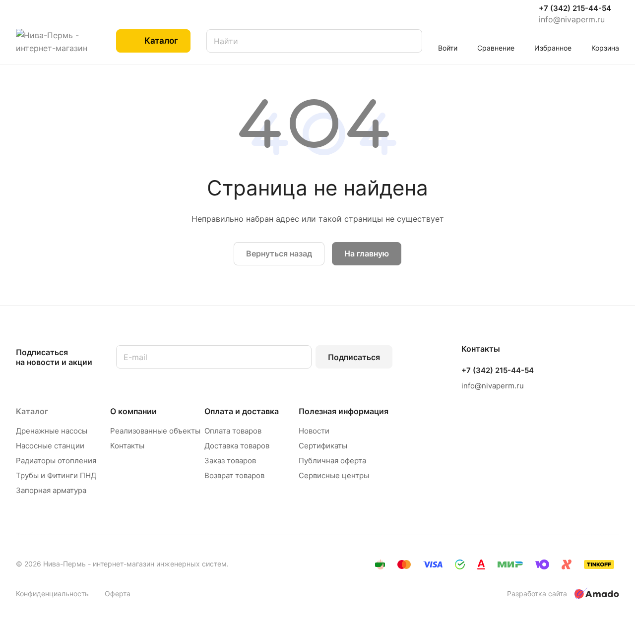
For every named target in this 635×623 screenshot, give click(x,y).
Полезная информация (343, 411)
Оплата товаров (232, 431)
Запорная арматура (51, 490)
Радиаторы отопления (56, 460)
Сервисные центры (334, 475)
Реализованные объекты (155, 431)
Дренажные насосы (51, 431)
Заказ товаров (230, 460)
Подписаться (354, 357)
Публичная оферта (332, 460)
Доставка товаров (236, 445)
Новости (314, 431)
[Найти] (409, 41)
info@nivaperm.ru (572, 19)
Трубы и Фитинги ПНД (56, 475)
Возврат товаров (234, 475)
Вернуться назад (279, 253)
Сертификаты (323, 445)
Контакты (127, 445)
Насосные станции (50, 445)
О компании (133, 411)
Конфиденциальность (52, 593)
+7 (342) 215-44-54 (575, 8)
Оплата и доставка (241, 411)
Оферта (117, 593)
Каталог (32, 411)
